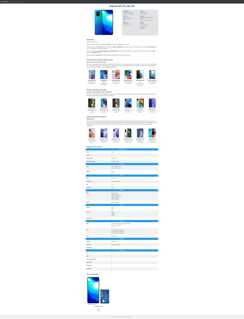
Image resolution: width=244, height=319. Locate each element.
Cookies (128, 316)
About (132, 316)
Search (11, 1)
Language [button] (22, 1)
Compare (16, 1)
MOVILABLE (4, 2)
